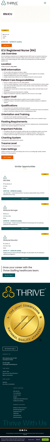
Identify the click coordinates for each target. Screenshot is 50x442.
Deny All (38, 439)
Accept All (45, 439)
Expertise (5, 382)
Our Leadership (17, 393)
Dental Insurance (17, 417)
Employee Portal (17, 411)
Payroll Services (17, 415)
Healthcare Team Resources (20, 399)
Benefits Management (19, 409)
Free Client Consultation (9, 384)
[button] (9, 275)
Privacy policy (31, 439)
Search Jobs (6, 371)
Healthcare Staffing (18, 400)
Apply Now (6, 45)
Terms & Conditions (39, 433)
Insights (15, 397)
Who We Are (16, 391)
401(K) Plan (16, 413)
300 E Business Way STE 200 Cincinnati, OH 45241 (10, 358)
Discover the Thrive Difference (10, 373)
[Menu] (44, 3)
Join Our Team (17, 395)
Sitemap (25, 434)
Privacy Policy (32, 433)
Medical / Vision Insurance (19, 408)
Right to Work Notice (8, 375)
